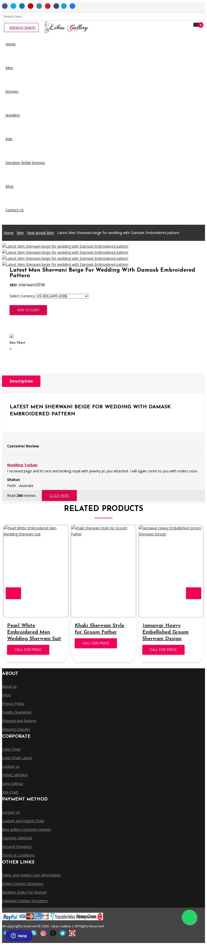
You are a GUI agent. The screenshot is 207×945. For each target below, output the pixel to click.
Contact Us (11, 812)
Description (21, 381)
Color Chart (11, 749)
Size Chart (20, 324)
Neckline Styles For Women (24, 892)
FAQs (6, 695)
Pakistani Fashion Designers (25, 900)
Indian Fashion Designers (22, 883)
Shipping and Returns (19, 720)
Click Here (59, 495)
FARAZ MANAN (15, 774)
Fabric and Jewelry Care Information (31, 875)
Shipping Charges (16, 729)
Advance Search (22, 27)
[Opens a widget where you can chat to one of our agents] (19, 936)
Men (20, 232)
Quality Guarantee (17, 712)
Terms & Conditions (18, 855)
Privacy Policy (13, 703)
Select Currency (22, 296)
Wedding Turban (22, 465)
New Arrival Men (40, 232)
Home (9, 232)
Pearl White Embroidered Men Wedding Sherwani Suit (34, 632)
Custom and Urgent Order (23, 820)
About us (9, 686)
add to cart (28, 310)
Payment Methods (17, 838)
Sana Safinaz (12, 783)
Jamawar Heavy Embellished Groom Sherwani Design (165, 632)
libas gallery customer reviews (26, 829)
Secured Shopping (16, 846)
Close (15, 355)
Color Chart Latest (17, 757)
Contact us (11, 766)
